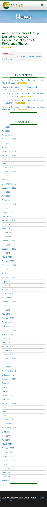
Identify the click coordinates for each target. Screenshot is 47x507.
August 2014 (7, 334)
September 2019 (9, 240)
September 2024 (9, 155)
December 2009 (9, 456)
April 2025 (6, 147)
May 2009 (6, 472)
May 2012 (6, 391)
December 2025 (9, 135)
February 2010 (8, 448)
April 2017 (6, 273)
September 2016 (9, 277)
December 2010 (9, 423)
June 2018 (6, 253)
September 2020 (9, 220)
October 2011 (8, 399)
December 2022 (9, 184)
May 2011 (6, 411)
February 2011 (8, 419)
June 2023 (6, 175)
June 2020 (6, 224)
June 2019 (6, 245)
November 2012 (9, 371)
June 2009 (6, 468)
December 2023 (9, 167)
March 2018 (7, 257)
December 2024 (9, 151)
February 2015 (8, 318)
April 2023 (6, 179)
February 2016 (8, 289)
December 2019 (9, 236)
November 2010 (9, 427)
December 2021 (9, 200)
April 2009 (6, 476)
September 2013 (9, 358)
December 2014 (9, 322)
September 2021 (9, 204)
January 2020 (7, 232)
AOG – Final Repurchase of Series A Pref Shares (22, 57)
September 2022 (9, 188)
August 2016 (7, 281)
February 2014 (8, 346)
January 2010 (7, 452)
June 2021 (6, 208)
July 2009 (6, 464)
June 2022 (6, 192)
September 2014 (9, 330)
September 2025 (9, 139)
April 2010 (6, 440)
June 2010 (6, 436)
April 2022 (6, 196)
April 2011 (6, 415)
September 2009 (9, 460)
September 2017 (9, 265)
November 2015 (9, 297)
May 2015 (6, 314)
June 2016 (6, 285)
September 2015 (9, 301)
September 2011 (9, 403)
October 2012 (8, 375)
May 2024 (6, 163)
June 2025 (6, 143)
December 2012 (9, 366)
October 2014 (8, 326)
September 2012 (9, 379)
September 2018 (9, 249)
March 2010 (7, 444)
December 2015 (9, 293)
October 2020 (8, 216)
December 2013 (9, 354)
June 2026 (6, 127)
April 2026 (6, 131)
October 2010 (8, 432)
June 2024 (6, 159)
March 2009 (7, 480)
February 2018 (8, 261)
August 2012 (7, 383)
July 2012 (6, 387)
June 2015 (6, 310)
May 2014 (6, 342)
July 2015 (6, 306)
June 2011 (6, 407)
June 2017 (6, 269)
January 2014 (7, 350)
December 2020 (9, 212)
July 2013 (6, 362)
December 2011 (9, 395)
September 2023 (9, 171)
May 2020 (6, 228)
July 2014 (6, 338)
